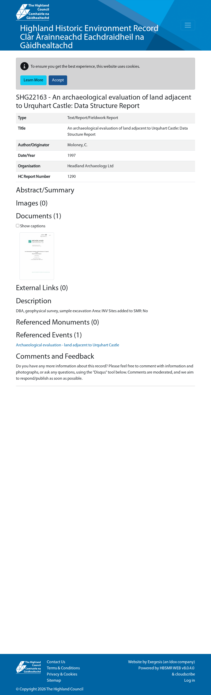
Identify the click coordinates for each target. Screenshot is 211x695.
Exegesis (155, 662)
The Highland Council (64, 689)
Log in (189, 681)
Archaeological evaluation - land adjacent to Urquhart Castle (67, 345)
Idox (173, 662)
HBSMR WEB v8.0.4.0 (177, 668)
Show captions (32, 226)
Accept (58, 80)
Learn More (33, 80)
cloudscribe (185, 674)
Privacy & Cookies (62, 674)
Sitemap (54, 681)
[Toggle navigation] (188, 25)
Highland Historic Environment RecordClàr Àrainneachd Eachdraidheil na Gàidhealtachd (89, 37)
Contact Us (56, 662)
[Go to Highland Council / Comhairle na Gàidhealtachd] (32, 10)
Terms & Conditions (63, 668)
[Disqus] (105, 454)
